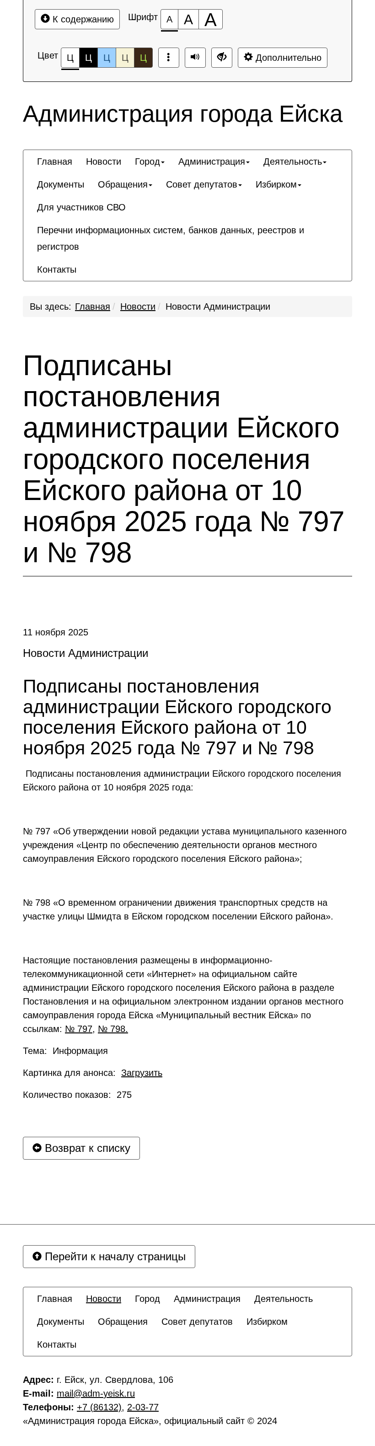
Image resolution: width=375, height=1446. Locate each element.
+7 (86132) (99, 1407)
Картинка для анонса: (92, 1073)
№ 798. (113, 1029)
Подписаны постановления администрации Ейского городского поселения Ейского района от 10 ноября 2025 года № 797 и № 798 (183, 459)
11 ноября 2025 (55, 632)
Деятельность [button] (292, 161)
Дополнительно (287, 58)
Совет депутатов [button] (201, 184)
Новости (137, 306)
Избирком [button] (276, 184)
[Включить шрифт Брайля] (168, 58)
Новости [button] (103, 161)
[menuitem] (54, 161)
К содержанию (82, 19)
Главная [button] (54, 161)
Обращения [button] (123, 184)
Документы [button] (60, 184)
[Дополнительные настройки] (221, 58)
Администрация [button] (211, 161)
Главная (92, 306)
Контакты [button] (56, 269)
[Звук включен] (195, 58)
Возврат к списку (86, 1148)
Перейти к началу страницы (114, 1256)
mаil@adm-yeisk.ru (96, 1393)
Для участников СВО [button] (81, 207)
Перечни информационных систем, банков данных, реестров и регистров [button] (170, 238)
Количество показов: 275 (77, 1095)
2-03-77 (143, 1407)
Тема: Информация (65, 1051)
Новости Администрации (218, 306)
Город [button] (147, 161)
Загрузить (141, 1073)
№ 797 (78, 1029)
